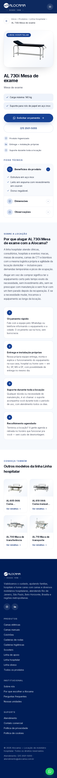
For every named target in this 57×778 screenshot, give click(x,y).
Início (14, 19)
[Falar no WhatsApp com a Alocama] (50, 771)
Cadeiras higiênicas (14, 644)
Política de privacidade (16, 728)
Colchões (9, 634)
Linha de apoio (11, 654)
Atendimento (10, 718)
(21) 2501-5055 (28, 128)
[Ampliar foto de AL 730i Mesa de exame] (28, 49)
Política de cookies (14, 733)
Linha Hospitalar (38, 19)
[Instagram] (7, 607)
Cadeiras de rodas (13, 639)
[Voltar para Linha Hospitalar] (7, 21)
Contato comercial (13, 723)
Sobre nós (9, 686)
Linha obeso (10, 664)
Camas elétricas (12, 624)
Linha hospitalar (12, 659)
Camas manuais (12, 629)
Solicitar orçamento (28, 117)
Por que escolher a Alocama (18, 691)
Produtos (23, 19)
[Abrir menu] (50, 7)
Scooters (8, 649)
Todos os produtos (14, 669)
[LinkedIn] (15, 607)
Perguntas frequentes (15, 696)
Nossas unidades (13, 701)
